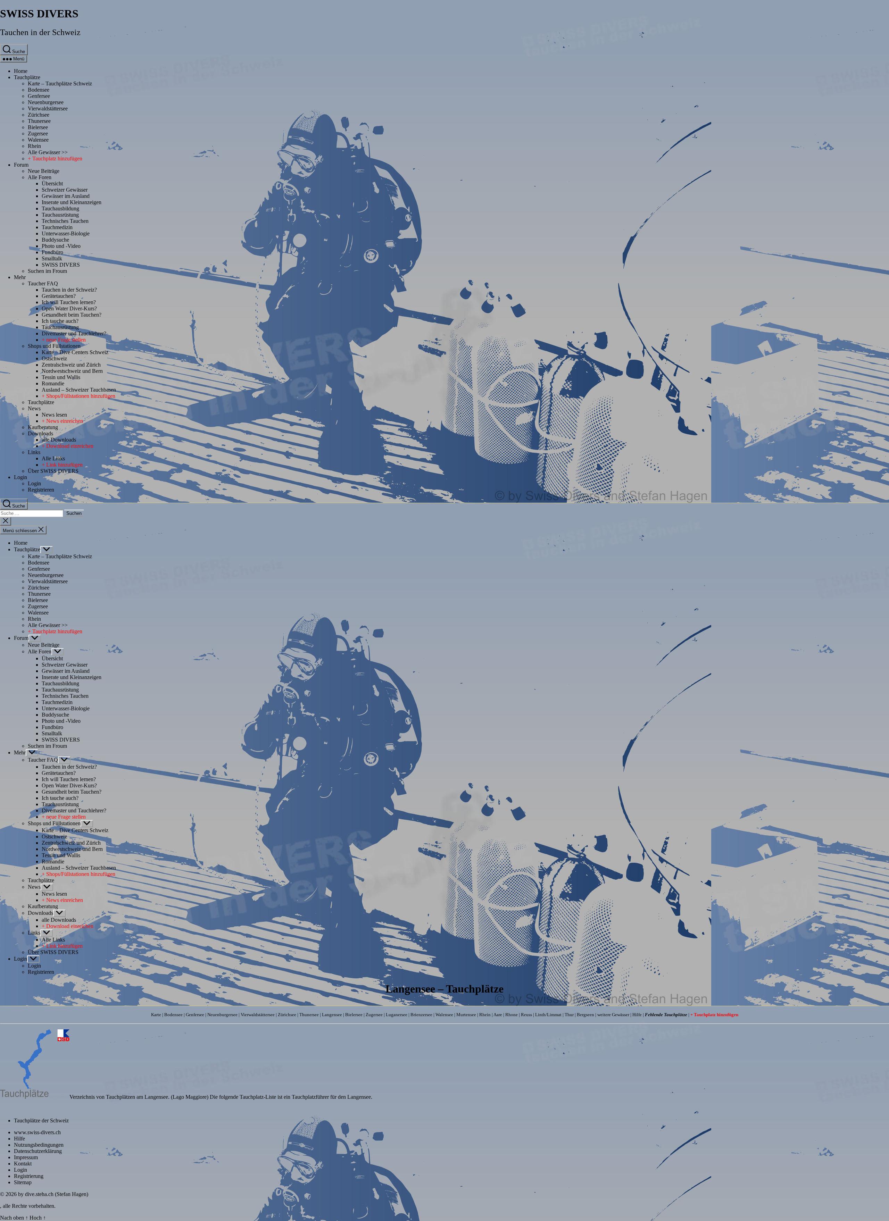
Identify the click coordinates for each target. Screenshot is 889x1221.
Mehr (20, 277)
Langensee (332, 1014)
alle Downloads (59, 440)
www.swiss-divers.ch (37, 1132)
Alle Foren (39, 177)
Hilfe (637, 1014)
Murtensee (466, 1014)
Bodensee (38, 90)
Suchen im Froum (47, 271)
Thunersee (39, 121)
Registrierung (28, 1176)
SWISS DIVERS (39, 13)
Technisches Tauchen (65, 221)
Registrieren (41, 490)
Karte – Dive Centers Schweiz (75, 352)
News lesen (54, 415)
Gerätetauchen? (59, 296)
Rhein (34, 146)
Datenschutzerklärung (38, 1151)
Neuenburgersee (46, 102)
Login (20, 477)
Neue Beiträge (43, 171)
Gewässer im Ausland (66, 196)
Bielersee (38, 127)
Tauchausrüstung (60, 215)
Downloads (40, 433)
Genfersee (39, 96)
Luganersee (396, 1014)
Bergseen (585, 1014)
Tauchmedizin (57, 227)
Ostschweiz (54, 358)
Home (20, 71)
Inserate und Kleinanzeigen (71, 202)
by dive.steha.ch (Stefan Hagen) (53, 1194)
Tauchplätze (27, 77)
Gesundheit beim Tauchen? (71, 315)
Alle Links (53, 458)
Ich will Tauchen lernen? (69, 302)
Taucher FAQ (43, 283)
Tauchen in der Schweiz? (69, 290)
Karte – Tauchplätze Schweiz (60, 83)
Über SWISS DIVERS (53, 471)
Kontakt (23, 1163)
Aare (497, 1014)
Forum (21, 165)
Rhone (511, 1014)
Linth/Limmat (548, 1014)
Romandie (53, 383)
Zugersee (38, 133)
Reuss (526, 1014)
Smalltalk (52, 258)
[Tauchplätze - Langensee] (34, 1097)
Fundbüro (52, 252)
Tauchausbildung (60, 208)
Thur (569, 1014)
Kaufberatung (43, 427)
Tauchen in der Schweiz (40, 32)
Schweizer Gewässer (65, 190)
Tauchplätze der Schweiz (41, 1120)
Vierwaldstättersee (48, 108)
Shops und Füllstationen (54, 346)
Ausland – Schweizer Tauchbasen (79, 390)
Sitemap (23, 1182)
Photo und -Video (61, 246)
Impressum (26, 1157)
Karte (156, 1014)
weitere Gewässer (613, 1014)
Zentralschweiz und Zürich (71, 365)
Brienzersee (421, 1014)
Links (34, 452)
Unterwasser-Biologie (66, 233)
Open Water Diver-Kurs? (69, 308)
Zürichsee (38, 115)
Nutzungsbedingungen (39, 1145)
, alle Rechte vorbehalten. (28, 1206)
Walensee (38, 140)
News (34, 408)
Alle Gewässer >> (48, 152)
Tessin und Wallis (61, 377)
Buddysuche (55, 240)
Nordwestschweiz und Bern (72, 371)
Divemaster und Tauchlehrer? (74, 333)
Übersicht (52, 183)
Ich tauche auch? (60, 321)
